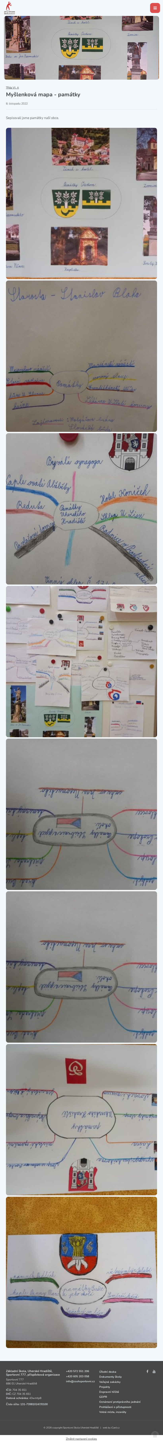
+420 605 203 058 (77, 1376)
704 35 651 (19, 1390)
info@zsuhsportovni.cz (80, 1381)
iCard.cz (115, 1427)
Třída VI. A (12, 88)
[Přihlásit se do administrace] (155, 1435)
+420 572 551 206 (77, 1371)
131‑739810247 (30, 1404)
